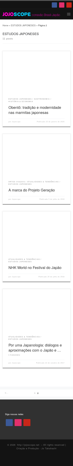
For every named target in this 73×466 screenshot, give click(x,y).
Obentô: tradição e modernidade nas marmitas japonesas (34, 110)
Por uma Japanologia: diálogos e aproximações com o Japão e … (35, 347)
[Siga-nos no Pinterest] (42, 459)
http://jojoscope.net (28, 444)
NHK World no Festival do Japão (34, 267)
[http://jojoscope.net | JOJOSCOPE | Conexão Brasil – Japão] (31, 13)
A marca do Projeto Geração (31, 189)
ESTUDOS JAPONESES (23, 25)
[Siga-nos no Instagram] (36, 459)
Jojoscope (16, 122)
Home (5, 25)
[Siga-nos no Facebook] (30, 459)
